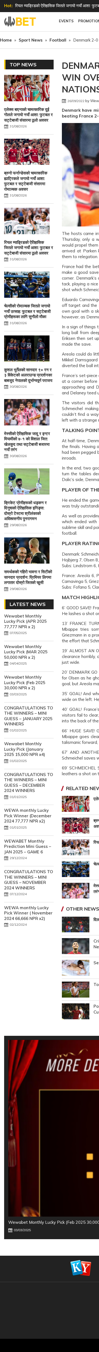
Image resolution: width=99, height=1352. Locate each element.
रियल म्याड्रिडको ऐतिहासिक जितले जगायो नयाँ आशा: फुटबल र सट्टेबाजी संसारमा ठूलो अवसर (28, 248)
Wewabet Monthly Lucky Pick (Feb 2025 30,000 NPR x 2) (24, 682)
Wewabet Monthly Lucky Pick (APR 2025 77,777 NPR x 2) (25, 621)
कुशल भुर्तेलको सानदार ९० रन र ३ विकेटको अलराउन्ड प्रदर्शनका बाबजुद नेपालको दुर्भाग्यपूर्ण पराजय (28, 375)
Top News (23, 64)
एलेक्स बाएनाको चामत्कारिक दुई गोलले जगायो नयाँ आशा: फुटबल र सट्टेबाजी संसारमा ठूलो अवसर (28, 115)
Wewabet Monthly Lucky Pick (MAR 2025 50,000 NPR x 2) (26, 652)
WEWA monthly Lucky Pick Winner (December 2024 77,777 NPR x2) (27, 816)
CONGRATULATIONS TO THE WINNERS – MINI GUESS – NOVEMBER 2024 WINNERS (28, 880)
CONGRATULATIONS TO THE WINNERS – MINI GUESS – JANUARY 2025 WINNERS (28, 716)
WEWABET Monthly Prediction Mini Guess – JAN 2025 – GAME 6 (27, 846)
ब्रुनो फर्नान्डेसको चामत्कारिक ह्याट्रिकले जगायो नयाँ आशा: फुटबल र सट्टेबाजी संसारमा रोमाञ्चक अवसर (25, 181)
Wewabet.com (20, 21)
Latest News (28, 604)
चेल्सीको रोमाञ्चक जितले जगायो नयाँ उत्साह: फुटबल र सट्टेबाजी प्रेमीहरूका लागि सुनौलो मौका (27, 311)
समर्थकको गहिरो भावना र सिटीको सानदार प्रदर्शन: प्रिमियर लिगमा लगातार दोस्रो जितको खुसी (28, 577)
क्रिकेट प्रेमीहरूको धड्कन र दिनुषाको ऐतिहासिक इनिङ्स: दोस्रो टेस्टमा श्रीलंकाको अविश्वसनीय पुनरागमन (25, 510)
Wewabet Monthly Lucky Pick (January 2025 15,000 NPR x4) (24, 749)
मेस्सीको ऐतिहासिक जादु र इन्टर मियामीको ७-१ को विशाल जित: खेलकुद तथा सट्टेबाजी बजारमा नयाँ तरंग (27, 441)
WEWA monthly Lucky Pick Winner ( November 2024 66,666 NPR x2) (28, 913)
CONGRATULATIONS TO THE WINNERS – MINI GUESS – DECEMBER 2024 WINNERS (28, 782)
